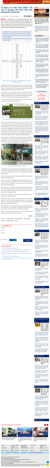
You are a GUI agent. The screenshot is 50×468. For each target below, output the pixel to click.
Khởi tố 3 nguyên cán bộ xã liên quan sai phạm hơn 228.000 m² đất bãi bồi (41, 298)
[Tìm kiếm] (46, 453)
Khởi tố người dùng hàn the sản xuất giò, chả (41, 162)
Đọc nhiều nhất (39, 35)
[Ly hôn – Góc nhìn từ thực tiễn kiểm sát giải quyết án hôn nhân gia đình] (37, 202)
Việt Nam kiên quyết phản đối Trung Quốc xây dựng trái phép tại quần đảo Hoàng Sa (41, 118)
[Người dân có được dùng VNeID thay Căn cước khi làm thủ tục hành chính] (37, 359)
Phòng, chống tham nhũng (24, 445)
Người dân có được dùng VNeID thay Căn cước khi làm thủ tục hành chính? (44, 361)
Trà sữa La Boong (27, 218)
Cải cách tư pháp (39, 199)
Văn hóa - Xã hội (4, 4)
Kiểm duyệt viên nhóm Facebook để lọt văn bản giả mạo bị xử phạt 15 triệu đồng (41, 157)
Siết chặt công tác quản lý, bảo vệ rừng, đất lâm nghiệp (42, 56)
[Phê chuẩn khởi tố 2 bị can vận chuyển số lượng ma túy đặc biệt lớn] (37, 140)
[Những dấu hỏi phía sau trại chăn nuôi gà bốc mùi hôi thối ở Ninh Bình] (37, 391)
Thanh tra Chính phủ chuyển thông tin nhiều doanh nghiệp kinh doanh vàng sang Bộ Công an (44, 327)
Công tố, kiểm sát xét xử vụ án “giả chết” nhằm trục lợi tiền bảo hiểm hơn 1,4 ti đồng (44, 172)
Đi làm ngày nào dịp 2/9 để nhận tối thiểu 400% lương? (41, 371)
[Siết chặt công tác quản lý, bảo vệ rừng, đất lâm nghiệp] (37, 264)
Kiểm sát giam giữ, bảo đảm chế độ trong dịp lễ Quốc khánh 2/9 (44, 107)
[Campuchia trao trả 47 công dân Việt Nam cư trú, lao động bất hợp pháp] (37, 290)
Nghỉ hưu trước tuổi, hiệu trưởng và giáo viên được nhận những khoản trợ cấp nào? (41, 367)
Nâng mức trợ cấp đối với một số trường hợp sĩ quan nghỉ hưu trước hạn (41, 113)
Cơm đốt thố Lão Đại (10, 220)
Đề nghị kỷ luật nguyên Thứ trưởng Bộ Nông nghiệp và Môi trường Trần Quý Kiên (41, 350)
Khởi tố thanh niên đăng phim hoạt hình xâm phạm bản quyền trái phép (41, 147)
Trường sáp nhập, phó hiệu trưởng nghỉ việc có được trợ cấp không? (41, 376)
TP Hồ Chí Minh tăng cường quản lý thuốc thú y (11, 256)
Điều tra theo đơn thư (40, 386)
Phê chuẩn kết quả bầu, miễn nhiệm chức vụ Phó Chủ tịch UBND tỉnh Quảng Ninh (42, 81)
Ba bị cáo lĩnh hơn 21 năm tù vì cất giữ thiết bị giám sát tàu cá (41, 194)
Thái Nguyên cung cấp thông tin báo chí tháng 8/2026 (41, 273)
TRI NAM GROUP (4, 467)
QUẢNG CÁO (16, 452)
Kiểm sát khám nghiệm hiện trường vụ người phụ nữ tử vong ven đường (41, 308)
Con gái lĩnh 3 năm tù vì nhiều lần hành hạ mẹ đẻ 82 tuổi (42, 76)
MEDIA (36, 7)
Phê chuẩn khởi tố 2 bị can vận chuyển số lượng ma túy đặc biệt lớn (44, 141)
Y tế (10, 4)
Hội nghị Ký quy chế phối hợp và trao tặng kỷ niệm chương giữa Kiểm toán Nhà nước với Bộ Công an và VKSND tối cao (41, 21)
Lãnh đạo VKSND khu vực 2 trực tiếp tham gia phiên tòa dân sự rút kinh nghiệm (42, 86)
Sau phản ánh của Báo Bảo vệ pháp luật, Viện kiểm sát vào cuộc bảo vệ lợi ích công (41, 409)
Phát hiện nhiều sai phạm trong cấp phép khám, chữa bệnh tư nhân (41, 345)
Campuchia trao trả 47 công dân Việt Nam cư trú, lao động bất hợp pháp (44, 292)
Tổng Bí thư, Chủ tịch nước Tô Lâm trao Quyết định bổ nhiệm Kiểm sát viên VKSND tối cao (42, 40)
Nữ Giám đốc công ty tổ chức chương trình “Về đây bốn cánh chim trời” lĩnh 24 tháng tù (41, 188)
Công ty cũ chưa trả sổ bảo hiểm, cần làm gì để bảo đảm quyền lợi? (41, 313)
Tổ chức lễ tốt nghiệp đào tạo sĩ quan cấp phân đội (41, 282)
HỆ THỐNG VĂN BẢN (41, 91)
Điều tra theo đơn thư (15, 450)
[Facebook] (27, 16)
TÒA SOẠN (8, 452)
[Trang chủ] (2, 453)
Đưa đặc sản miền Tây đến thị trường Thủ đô (41, 251)
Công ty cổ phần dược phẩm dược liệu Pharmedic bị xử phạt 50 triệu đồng (16, 249)
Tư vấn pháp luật (24, 447)
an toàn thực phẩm (9, 218)
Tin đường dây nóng (43, 445)
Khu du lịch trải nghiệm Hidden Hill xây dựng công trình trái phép (41, 414)
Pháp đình (37, 167)
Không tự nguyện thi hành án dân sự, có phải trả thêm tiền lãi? (41, 381)
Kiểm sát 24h (38, 103)
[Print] (24, 16)
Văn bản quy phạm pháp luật (41, 95)
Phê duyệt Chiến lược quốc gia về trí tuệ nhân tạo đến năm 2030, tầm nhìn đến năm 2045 (41, 123)
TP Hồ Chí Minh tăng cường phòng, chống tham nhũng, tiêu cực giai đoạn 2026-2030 (41, 333)
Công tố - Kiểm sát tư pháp (41, 136)
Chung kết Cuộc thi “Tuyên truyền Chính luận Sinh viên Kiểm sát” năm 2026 (42, 65)
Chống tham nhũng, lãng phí (41, 320)
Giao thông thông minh (13, 467)
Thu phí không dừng (22, 467)
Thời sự (3, 445)
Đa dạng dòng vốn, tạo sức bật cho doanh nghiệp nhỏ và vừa (41, 255)
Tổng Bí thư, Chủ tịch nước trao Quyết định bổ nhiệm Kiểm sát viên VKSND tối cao (42, 46)
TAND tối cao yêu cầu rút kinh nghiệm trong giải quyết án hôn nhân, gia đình (41, 220)
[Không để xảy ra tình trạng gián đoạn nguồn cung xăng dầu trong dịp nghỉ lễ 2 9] (37, 234)
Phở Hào (3, 220)
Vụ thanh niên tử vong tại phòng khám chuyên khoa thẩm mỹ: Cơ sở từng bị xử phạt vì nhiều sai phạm (17, 259)
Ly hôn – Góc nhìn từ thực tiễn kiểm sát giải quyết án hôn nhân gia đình (44, 204)
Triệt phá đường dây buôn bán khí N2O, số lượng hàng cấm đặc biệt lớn (41, 247)
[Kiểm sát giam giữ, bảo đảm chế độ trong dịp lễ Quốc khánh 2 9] (37, 106)
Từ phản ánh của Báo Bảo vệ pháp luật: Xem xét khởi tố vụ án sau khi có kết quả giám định (41, 403)
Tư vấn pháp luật (39, 356)
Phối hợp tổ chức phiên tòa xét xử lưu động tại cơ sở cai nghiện (41, 178)
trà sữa (16, 220)
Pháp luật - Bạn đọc (40, 287)
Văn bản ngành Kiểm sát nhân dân (42, 99)
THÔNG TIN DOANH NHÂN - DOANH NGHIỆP (11, 424)
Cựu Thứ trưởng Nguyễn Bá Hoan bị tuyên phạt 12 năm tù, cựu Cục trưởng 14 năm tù (42, 70)
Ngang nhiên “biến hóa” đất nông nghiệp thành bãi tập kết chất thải (41, 303)
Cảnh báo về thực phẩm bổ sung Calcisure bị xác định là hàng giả (41, 242)
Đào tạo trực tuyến (31, 467)
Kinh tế (36, 230)
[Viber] (29, 16)
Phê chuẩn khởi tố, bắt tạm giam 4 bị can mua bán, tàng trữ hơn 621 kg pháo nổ (41, 152)
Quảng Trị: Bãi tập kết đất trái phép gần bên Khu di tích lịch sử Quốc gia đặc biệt (41, 397)
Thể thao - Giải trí (44, 450)
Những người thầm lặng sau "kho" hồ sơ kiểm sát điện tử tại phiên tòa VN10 (41, 183)
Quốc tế (32, 450)
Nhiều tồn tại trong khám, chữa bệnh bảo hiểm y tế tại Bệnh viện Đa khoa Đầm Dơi (17, 254)
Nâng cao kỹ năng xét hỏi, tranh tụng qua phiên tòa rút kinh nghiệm (41, 210)
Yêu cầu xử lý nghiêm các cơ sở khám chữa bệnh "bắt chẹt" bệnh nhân (15, 251)
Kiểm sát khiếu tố (5, 450)
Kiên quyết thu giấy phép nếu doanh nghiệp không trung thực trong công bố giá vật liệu (41, 225)
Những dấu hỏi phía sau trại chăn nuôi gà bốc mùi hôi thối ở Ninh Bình (44, 392)
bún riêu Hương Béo (18, 218)
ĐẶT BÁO (24, 452)
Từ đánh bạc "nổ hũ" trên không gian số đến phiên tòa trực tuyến (42, 51)
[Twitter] (31, 16)
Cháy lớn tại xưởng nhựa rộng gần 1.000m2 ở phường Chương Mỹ (41, 277)
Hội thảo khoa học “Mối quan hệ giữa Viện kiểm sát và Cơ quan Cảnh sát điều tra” (41, 215)
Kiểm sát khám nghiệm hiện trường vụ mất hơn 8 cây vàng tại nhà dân (42, 60)
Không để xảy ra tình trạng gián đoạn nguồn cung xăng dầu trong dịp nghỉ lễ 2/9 (44, 236)
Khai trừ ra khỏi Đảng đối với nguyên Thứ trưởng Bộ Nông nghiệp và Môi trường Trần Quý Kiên (41, 339)
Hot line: (36, 452)
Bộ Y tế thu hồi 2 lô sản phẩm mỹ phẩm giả (10, 248)
